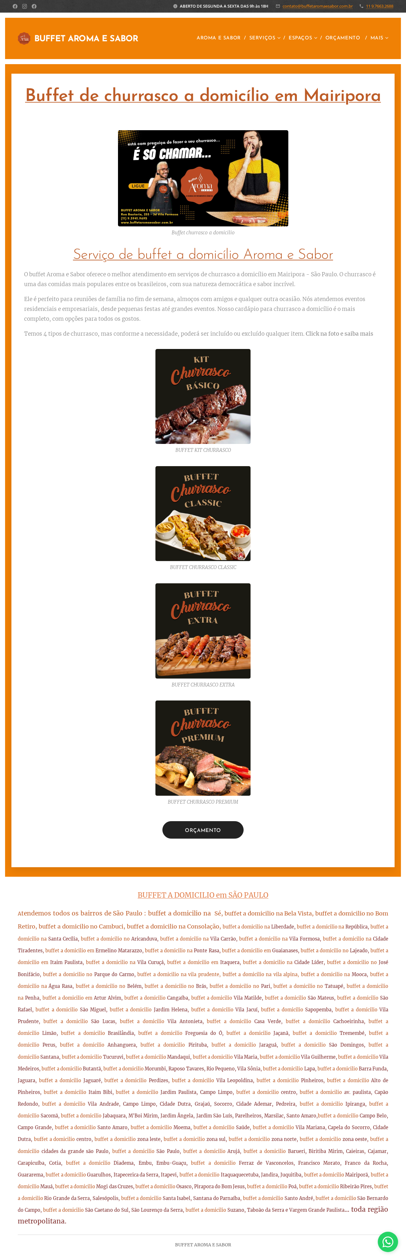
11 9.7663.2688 (379, 6)
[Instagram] (25, 6)
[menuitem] (220, 38)
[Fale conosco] (388, 1242)
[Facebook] (15, 6)
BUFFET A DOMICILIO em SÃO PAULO (203, 895)
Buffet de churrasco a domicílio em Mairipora (203, 96)
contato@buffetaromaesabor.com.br (318, 6)
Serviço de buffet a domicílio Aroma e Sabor (203, 255)
